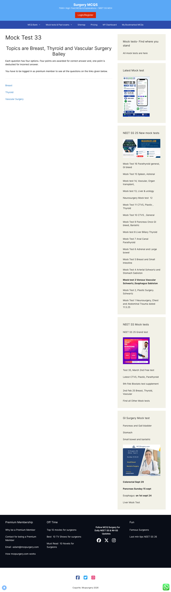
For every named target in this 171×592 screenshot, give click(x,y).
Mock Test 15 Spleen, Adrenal (139, 174)
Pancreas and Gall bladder (137, 425)
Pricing (94, 24)
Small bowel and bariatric (136, 439)
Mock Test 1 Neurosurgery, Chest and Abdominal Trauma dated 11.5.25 (140, 304)
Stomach (128, 432)
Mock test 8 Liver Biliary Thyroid (140, 232)
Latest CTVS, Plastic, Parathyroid (141, 377)
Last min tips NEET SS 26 (143, 536)
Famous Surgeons (139, 530)
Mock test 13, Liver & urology (138, 191)
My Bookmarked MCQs (132, 24)
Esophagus (137, 495)
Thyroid (9, 92)
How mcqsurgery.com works (20, 553)
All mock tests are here (135, 53)
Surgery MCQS (85, 5)
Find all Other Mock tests (136, 400)
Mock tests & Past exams (57, 24)
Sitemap (81, 24)
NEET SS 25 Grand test (136, 332)
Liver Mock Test (131, 502)
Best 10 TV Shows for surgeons (64, 536)
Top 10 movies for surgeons (61, 530)
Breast (8, 85)
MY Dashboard (110, 24)
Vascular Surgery (14, 99)
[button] (40, 25)
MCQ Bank (33, 24)
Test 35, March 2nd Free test (139, 370)
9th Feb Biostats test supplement (141, 383)
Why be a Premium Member (20, 530)
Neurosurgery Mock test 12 (138, 198)
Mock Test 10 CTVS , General (138, 215)
